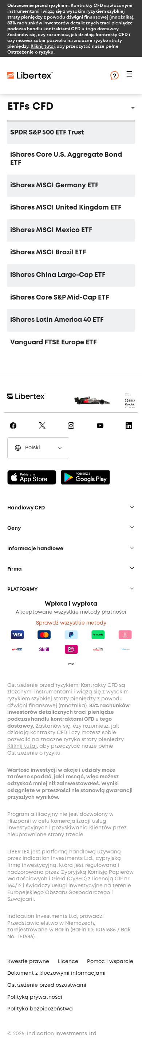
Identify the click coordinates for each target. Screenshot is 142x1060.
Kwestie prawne (28, 961)
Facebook (14, 430)
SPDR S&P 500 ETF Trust (47, 133)
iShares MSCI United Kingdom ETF (66, 208)
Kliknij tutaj (43, 45)
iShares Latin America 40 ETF (57, 320)
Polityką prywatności (34, 997)
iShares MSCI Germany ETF (54, 185)
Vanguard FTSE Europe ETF (53, 342)
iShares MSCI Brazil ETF (48, 252)
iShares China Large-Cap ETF (58, 275)
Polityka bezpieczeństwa (40, 1009)
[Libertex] (51, 75)
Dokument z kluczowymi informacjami (56, 973)
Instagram (72, 430)
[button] (130, 75)
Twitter (43, 430)
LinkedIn (130, 430)
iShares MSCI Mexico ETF (51, 230)
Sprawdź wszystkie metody (71, 623)
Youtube (101, 430)
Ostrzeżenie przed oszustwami (46, 985)
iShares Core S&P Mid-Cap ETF (59, 298)
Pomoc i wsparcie (110, 961)
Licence (68, 961)
